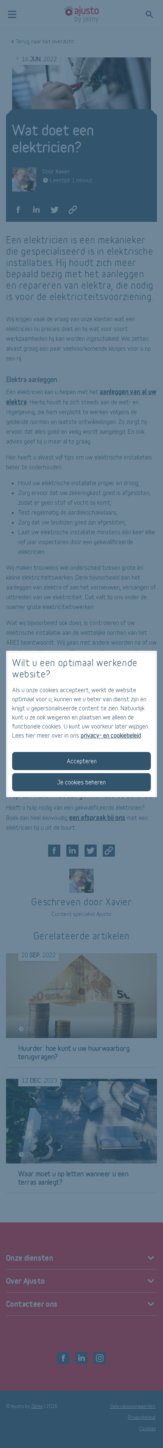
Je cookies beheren (81, 782)
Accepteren (82, 760)
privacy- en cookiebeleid (111, 735)
